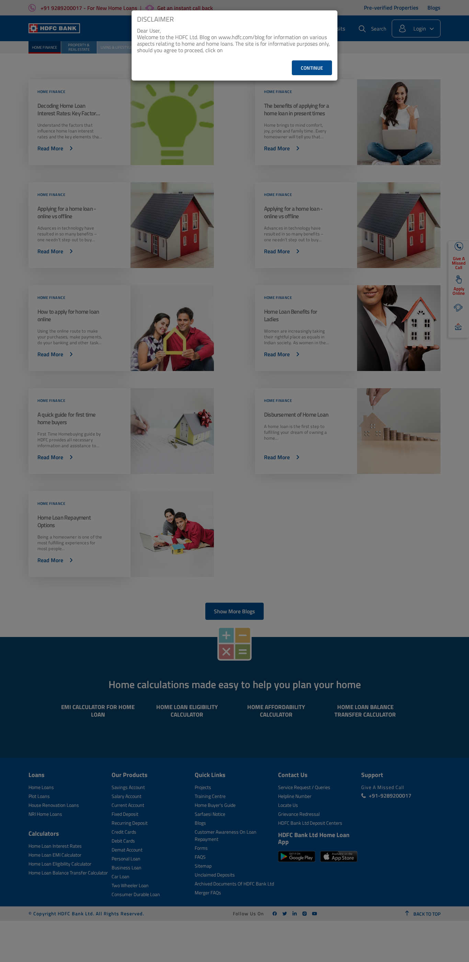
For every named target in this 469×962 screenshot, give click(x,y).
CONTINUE (312, 67)
